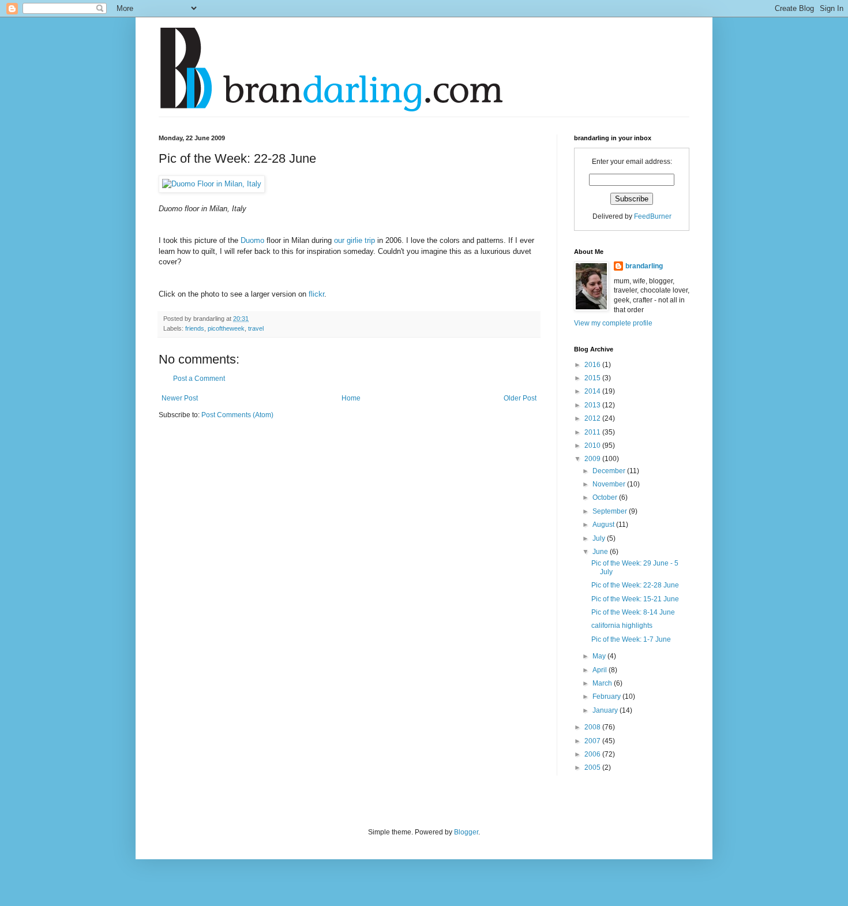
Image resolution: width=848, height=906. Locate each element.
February (607, 696)
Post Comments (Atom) (237, 415)
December (609, 471)
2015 (593, 378)
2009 (593, 459)
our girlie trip (354, 240)
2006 (593, 754)
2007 (593, 741)
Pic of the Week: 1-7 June (631, 639)
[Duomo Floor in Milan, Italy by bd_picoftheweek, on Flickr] (212, 183)
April (600, 670)
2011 (593, 432)
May (599, 656)
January (606, 710)
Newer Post (180, 398)
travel (256, 328)
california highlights (621, 626)
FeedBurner (652, 216)
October (605, 497)
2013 (593, 405)
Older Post (520, 398)
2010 (593, 445)
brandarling (644, 266)
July (599, 538)
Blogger (466, 832)
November (609, 484)
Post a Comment (199, 379)
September (610, 511)
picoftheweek (226, 328)
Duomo (252, 240)
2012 (593, 418)
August (604, 525)
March (603, 683)
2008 (593, 727)
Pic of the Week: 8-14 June (633, 612)
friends (194, 328)
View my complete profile (613, 323)
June (601, 552)
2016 (593, 365)
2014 (593, 391)
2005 (593, 767)
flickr (316, 294)
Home (351, 398)
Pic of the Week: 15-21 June (635, 599)
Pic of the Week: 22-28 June (635, 585)
